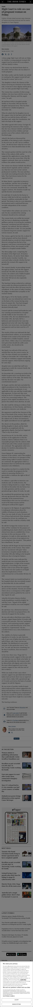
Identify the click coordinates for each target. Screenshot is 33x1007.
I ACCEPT (16, 999)
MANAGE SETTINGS (16, 1004)
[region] (16, 984)
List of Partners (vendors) (9, 996)
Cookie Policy (23, 979)
